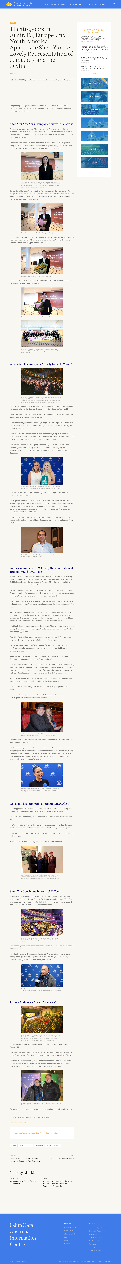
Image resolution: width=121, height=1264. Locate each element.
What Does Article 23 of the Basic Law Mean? (24, 1182)
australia (13, 1145)
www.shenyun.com (17, 1112)
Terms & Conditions (15, 1261)
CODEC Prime (107, 1261)
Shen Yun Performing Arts (52, 1145)
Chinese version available (19, 1123)
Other (13, 22)
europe (30, 1145)
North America (39, 1145)
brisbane (22, 1145)
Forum (12, 1178)
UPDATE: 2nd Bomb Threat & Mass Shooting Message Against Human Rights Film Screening (94, 58)
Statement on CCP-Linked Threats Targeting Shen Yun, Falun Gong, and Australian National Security (93, 38)
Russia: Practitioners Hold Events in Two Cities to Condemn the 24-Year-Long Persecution (57, 1183)
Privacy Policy (26, 1261)
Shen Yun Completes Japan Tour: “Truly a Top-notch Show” (37, 1133)
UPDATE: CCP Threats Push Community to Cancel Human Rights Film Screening (93, 67)
